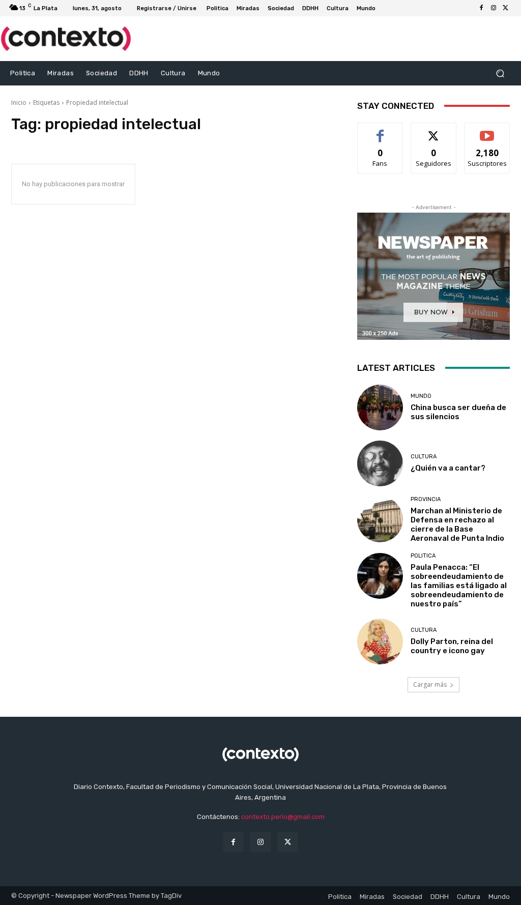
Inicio (18, 102)
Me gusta (380, 130)
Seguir (434, 130)
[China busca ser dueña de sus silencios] (380, 407)
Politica (423, 556)
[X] (506, 8)
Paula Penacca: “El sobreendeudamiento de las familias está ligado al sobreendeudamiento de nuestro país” (459, 585)
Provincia (426, 499)
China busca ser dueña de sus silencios (458, 412)
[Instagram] (493, 8)
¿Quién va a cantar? (448, 468)
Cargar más (430, 684)
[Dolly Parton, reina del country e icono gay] (380, 641)
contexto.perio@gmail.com (283, 817)
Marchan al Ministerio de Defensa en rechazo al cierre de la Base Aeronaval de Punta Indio (457, 524)
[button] (500, 73)
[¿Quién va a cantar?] (380, 463)
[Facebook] (481, 8)
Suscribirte (487, 130)
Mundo (421, 396)
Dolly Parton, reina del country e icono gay (452, 646)
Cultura (424, 456)
